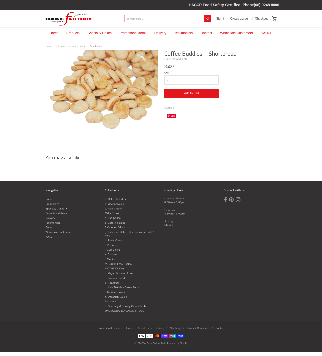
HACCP (266, 33)
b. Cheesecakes (114, 203)
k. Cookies (61, 46)
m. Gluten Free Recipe (118, 263)
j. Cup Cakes (112, 249)
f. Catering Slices (115, 227)
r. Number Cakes (115, 291)
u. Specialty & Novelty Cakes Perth (125, 306)
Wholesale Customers (236, 33)
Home (54, 33)
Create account (240, 18)
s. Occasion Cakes (116, 296)
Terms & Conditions (198, 328)
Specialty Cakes (100, 33)
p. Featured (112, 282)
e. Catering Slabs (115, 222)
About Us (143, 328)
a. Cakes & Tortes (115, 199)
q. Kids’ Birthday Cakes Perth (122, 287)
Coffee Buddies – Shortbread (86, 46)
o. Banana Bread (115, 277)
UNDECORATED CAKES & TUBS (124, 310)
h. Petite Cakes (114, 240)
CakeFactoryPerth (175, 59)
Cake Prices (112, 213)
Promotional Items (132, 33)
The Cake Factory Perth (154, 343)
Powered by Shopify (177, 343)
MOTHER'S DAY (114, 268)
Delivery (160, 33)
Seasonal (110, 301)
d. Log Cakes (113, 217)
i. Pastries (110, 245)
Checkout (261, 18)
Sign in (220, 18)
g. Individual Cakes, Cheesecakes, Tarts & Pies (129, 234)
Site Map (175, 328)
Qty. (166, 72)
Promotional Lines (108, 328)
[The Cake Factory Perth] (68, 19)
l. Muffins (110, 259)
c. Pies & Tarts (113, 208)
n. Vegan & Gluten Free (119, 273)
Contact (206, 33)
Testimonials (183, 33)
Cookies (169, 107)
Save (173, 115)
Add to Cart (191, 93)
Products (73, 33)
